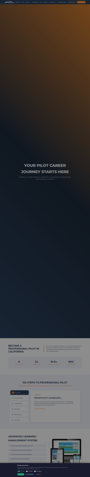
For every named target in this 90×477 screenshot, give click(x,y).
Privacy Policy (36, 468)
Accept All (21, 474)
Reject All (39, 474)
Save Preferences (29, 474)
